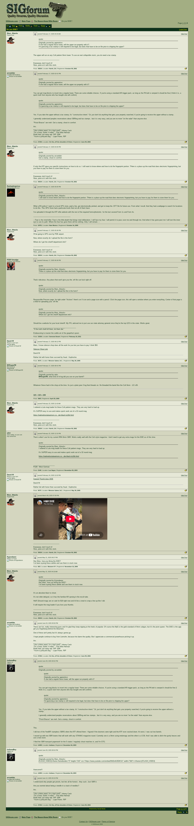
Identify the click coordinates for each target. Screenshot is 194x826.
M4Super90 (11, 365)
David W (10, 341)
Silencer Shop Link (40, 349)
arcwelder (11, 73)
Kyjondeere (11, 557)
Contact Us (83, 822)
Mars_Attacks (12, 33)
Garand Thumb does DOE (43, 479)
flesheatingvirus (13, 186)
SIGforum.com (12, 21)
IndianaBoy (11, 660)
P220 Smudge (12, 260)
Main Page (26, 21)
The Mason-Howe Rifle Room (46, 21)
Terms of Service (108, 822)
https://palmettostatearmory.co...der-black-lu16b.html (53, 415)
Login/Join (183, 29)
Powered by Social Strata (97, 809)
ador (9, 433)
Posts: (37, 68)
